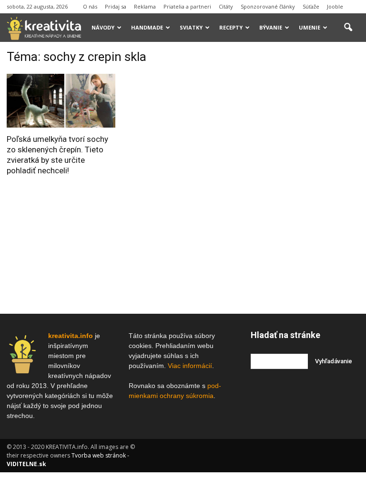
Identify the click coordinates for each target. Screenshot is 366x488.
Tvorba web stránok (98, 455)
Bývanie (270, 27)
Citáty (226, 6)
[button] (347, 27)
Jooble (335, 6)
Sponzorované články (268, 6)
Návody (103, 27)
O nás (90, 6)
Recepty (231, 27)
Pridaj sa (115, 6)
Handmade (147, 27)
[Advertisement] (308, 97)
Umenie (309, 27)
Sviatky (191, 27)
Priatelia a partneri (187, 6)
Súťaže (311, 6)
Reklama (145, 6)
